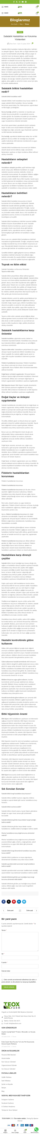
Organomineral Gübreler (9, 1065)
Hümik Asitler (6, 1058)
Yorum (4, 930)
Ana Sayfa (14, 24)
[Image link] (12, 1005)
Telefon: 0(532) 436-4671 (12, 1021)
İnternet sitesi (6, 971)
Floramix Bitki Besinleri (9, 1055)
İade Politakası (6, 1081)
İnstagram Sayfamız (8, 1099)
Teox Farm (13, 44)
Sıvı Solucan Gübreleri (8, 1069)
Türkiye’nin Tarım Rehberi (9, 1110)
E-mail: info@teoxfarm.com (12, 1023)
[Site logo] (20, 7)
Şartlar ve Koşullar (7, 1084)
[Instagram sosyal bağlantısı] (19, 1)
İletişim (4, 1088)
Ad (3, 954)
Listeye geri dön (20, 911)
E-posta (4, 962)
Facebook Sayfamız (8, 1103)
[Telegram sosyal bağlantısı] (24, 902)
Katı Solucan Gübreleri (9, 1062)
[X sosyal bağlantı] (16, 1)
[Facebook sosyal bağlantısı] (14, 1)
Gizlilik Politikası (6, 1077)
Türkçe (27, 24)
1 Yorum (13, 1036)
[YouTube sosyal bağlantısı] (22, 1)
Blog (21, 24)
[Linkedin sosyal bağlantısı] (19, 902)
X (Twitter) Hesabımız (8, 1106)
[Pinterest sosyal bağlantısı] (25, 1)
